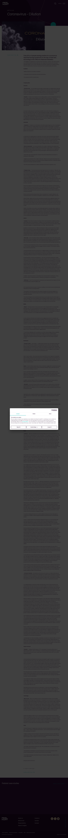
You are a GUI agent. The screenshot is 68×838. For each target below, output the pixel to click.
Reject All (18, 427)
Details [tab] (34, 413)
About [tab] (50, 413)
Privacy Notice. (25, 421)
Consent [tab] (18, 413)
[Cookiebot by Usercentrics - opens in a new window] (52, 410)
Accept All (49, 427)
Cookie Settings (33, 427)
